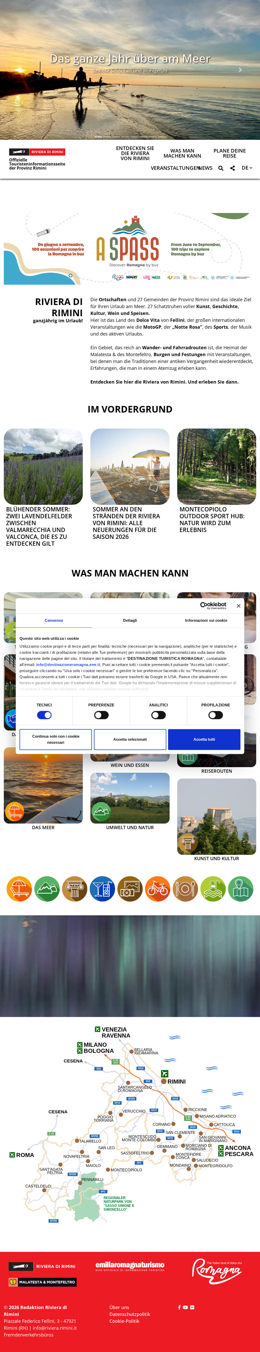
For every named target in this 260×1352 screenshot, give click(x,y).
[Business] (14, 718)
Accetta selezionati (130, 739)
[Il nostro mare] (14, 811)
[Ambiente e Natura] (101, 811)
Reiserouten (216, 771)
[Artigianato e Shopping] (130, 889)
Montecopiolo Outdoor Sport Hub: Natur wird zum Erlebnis (212, 519)
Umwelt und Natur (130, 827)
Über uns (119, 1307)
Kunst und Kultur (216, 858)
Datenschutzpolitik (129, 1314)
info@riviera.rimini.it (55, 1328)
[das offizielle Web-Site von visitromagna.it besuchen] (216, 1271)
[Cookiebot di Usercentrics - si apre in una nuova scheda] (204, 606)
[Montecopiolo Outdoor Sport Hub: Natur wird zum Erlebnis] (216, 467)
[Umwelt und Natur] (129, 798)
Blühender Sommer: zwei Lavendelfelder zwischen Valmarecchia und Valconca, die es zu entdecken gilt (39, 526)
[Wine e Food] (185, 889)
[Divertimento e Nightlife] (102, 889)
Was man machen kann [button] (182, 153)
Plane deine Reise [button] (230, 153)
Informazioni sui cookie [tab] (206, 620)
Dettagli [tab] (130, 620)
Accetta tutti (204, 739)
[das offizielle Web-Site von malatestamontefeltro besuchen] (43, 1285)
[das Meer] (43, 785)
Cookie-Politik (124, 1321)
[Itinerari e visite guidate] (188, 755)
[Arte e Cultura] (188, 842)
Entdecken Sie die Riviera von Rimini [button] (135, 154)
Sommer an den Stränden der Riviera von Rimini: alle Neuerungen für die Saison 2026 (126, 523)
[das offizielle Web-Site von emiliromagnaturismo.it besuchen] (129, 1266)
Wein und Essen (130, 765)
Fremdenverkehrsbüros (29, 1335)
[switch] (101, 715)
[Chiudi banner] (238, 605)
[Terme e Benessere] (14, 631)
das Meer (43, 827)
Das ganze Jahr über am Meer (130, 58)
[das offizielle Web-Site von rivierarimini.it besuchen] (43, 1263)
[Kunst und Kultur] (216, 817)
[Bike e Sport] (157, 889)
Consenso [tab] (54, 620)
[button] (19, 70)
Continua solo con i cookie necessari (55, 739)
